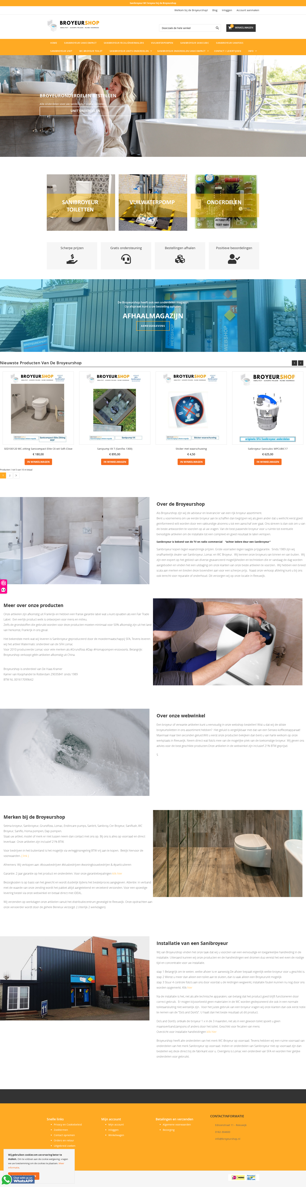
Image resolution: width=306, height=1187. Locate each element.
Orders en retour (64, 1140)
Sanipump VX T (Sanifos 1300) (114, 448)
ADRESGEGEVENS (153, 325)
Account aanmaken (248, 10)
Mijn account (116, 1124)
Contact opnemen (64, 1135)
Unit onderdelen (85, 111)
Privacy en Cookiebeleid (68, 1124)
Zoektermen (61, 1129)
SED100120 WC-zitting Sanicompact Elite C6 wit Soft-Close (38, 448)
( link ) (25, 856)
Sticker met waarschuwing (191, 448)
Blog (214, 10)
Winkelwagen (116, 1135)
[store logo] (73, 25)
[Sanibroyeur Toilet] (81, 202)
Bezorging (169, 1129)
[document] (39, 1166)
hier (189, 987)
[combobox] (190, 28)
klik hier (117, 873)
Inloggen (227, 10)
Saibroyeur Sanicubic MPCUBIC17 (268, 448)
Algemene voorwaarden (177, 1124)
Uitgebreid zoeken (64, 1145)
